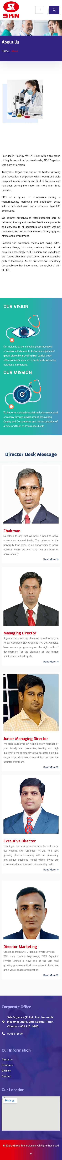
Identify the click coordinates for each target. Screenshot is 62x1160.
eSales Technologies (24, 1145)
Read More (49, 559)
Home (5, 51)
